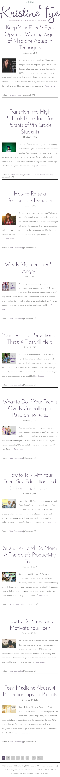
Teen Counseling (46, 175)
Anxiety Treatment (16, 604)
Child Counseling (16, 175)
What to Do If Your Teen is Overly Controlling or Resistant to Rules (30, 408)
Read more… (50, 86)
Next (40, 758)
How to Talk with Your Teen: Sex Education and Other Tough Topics (30, 481)
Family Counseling (31, 175)
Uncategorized (15, 95)
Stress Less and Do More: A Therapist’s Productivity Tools (30, 555)
